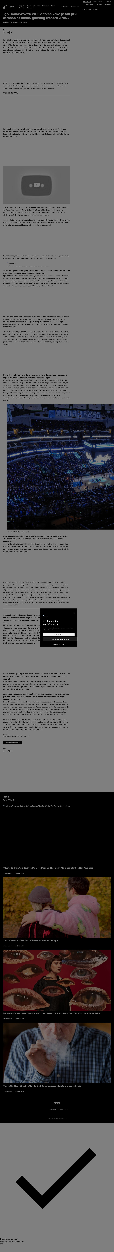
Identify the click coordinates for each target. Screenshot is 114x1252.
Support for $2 (58, 634)
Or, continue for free (58, 644)
